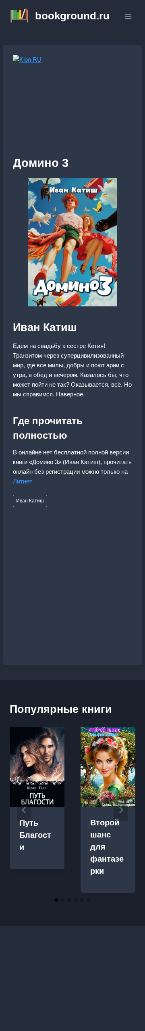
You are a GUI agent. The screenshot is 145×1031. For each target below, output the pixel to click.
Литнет (22, 481)
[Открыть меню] (127, 16)
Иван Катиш (30, 501)
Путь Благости (35, 835)
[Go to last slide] (24, 810)
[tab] (56, 900)
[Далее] (121, 810)
